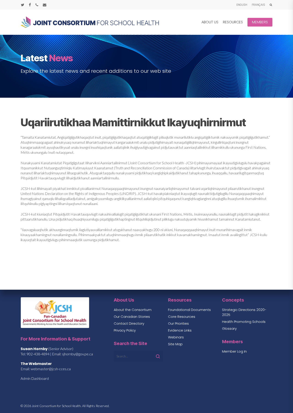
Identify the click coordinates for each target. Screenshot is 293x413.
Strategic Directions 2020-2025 (244, 312)
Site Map (175, 344)
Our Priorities (178, 323)
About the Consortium (133, 309)
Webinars (176, 337)
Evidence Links (180, 330)
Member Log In (234, 351)
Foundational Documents (189, 309)
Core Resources (181, 316)
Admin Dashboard (35, 378)
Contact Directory (129, 323)
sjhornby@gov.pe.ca (77, 354)
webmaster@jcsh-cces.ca (51, 369)
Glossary (229, 328)
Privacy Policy (125, 330)
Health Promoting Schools (244, 321)
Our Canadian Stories (132, 316)
